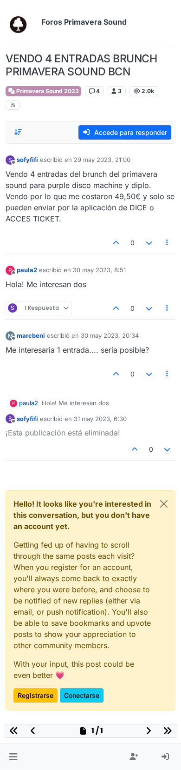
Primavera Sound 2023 (47, 90)
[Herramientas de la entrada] (167, 242)
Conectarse (81, 695)
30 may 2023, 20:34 (110, 335)
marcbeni (31, 335)
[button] (13, 757)
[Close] (164, 504)
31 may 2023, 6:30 (100, 418)
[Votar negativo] (149, 242)
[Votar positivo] (116, 242)
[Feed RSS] (13, 105)
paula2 (27, 270)
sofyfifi (27, 159)
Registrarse (35, 695)
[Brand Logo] (21, 22)
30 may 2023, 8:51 (99, 270)
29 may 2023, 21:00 (102, 159)
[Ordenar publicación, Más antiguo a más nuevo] (18, 132)
